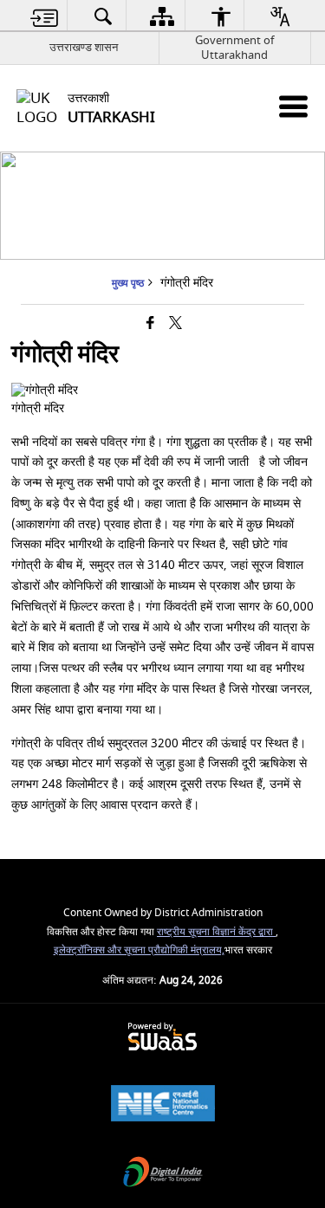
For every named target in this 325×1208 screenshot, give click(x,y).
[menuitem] (44, 16)
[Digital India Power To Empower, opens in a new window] (163, 1174)
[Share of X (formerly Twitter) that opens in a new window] (175, 324)
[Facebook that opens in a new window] (150, 324)
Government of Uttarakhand (234, 47)
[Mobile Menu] (293, 106)
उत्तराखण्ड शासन (83, 47)
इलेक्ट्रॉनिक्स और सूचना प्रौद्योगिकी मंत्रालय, (139, 950)
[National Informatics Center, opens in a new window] (163, 1105)
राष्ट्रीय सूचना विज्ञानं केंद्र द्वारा (216, 932)
